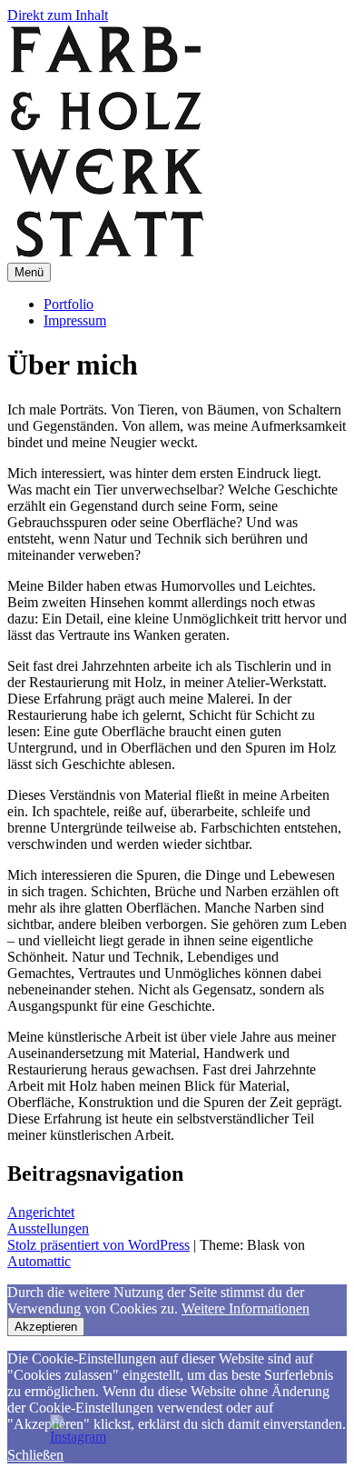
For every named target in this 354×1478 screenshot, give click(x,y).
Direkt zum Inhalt (57, 15)
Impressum (75, 320)
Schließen (35, 1455)
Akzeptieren (46, 1326)
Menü (29, 272)
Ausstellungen (48, 1228)
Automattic (39, 1261)
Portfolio (68, 304)
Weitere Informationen (246, 1308)
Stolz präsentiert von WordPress (98, 1245)
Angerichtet (40, 1212)
